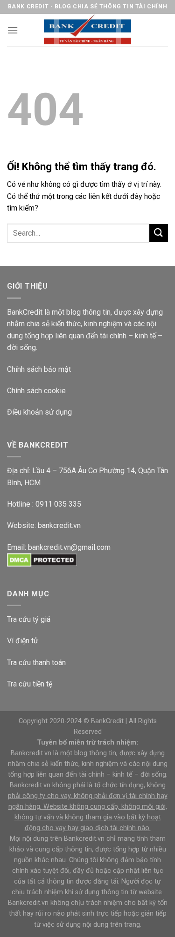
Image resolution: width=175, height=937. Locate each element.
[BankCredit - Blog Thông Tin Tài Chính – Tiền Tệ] (87, 30)
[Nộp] (158, 233)
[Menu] (12, 30)
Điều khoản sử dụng (39, 412)
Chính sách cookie (36, 390)
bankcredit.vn (59, 525)
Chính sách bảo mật (39, 369)
